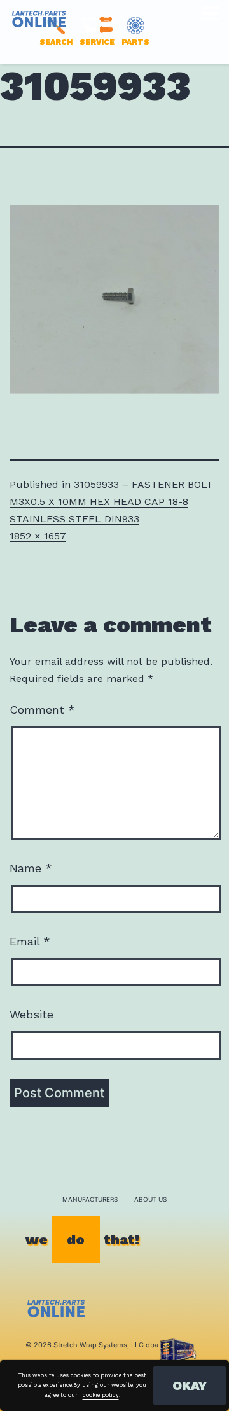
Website (31, 1014)
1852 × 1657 (38, 536)
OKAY (189, 1385)
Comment (42, 709)
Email (30, 941)
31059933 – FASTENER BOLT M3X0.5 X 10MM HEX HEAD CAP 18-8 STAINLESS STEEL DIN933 (111, 501)
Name (31, 868)
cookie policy (101, 1395)
